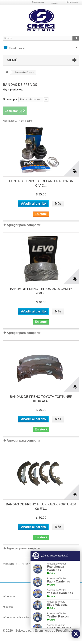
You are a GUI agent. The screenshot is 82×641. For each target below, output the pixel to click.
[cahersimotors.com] (41, 20)
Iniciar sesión (71, 2)
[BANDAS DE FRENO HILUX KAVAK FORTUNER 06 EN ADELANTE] (41, 474)
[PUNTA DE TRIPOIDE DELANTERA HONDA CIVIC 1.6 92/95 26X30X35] (41, 151)
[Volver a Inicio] (6, 72)
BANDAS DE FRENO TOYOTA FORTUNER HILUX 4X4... (41, 399)
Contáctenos (38, 2)
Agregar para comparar (23, 225)
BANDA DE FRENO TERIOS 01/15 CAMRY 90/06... (41, 291)
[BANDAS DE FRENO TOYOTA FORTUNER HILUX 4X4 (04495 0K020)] (41, 366)
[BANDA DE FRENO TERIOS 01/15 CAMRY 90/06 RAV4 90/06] (41, 258)
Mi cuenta (8, 606)
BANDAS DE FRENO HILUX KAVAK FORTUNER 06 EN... (41, 507)
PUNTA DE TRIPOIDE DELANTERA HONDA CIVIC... (41, 183)
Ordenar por (10, 99)
